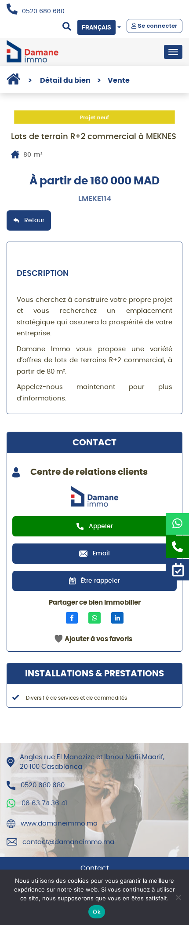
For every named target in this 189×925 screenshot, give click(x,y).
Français (96, 27)
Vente (113, 80)
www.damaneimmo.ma (59, 823)
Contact (94, 868)
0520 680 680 (43, 11)
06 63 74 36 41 (44, 803)
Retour (34, 220)
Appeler (101, 526)
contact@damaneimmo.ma (68, 842)
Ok (97, 911)
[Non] (178, 897)
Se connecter (157, 26)
